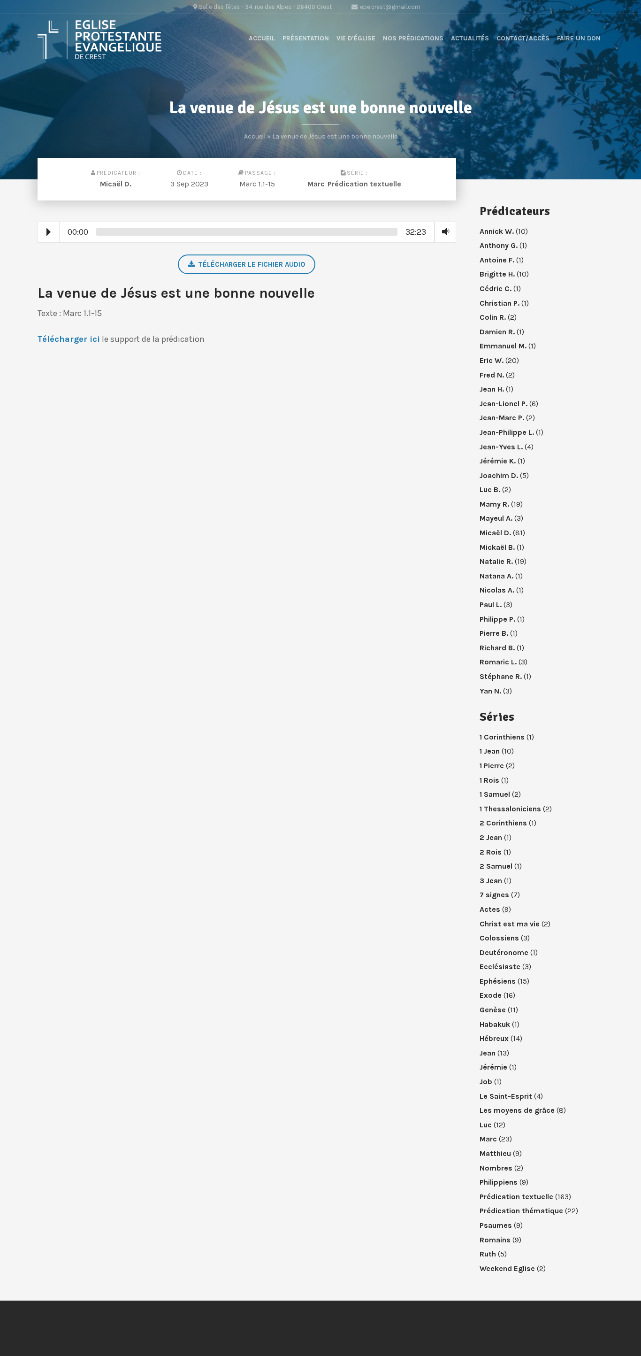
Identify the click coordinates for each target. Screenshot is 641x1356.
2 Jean (491, 837)
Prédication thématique (521, 1210)
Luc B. (490, 489)
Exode (491, 995)
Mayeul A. (496, 518)
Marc (316, 183)
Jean (488, 1052)
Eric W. (492, 360)
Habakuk (495, 1024)
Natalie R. (496, 561)
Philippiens (499, 1182)
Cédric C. (495, 288)
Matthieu (495, 1153)
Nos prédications (413, 38)
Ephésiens (498, 981)
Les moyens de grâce (517, 1110)
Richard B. (497, 647)
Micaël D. (115, 183)
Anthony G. (499, 245)
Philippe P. (497, 619)
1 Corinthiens (502, 736)
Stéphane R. (501, 676)
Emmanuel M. (503, 345)
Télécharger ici (69, 339)
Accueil (262, 38)
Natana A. (496, 575)
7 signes (494, 894)
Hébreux (494, 1038)
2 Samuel (496, 866)
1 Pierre (492, 765)
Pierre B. (494, 633)
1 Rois (489, 780)
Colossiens (499, 937)
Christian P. (499, 303)
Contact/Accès (522, 38)
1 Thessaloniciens (510, 808)
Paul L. (491, 604)
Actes (490, 909)
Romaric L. (498, 661)
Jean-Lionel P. (503, 403)
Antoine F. (497, 259)
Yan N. (490, 690)
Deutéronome (504, 952)
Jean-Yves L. (501, 446)
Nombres (496, 1167)
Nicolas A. (497, 590)
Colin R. (493, 317)
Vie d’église (355, 38)
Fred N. (492, 374)
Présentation (305, 38)
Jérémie (493, 1067)
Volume (443, 231)
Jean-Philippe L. (507, 432)
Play (48, 232)
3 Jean (491, 880)
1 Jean (490, 751)
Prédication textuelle (364, 183)
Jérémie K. (498, 460)
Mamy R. (494, 504)
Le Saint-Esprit (506, 1096)
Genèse (493, 1009)
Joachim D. (499, 475)
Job (486, 1081)
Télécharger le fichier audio (251, 264)
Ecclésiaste (500, 966)
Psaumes (496, 1225)
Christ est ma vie (510, 923)
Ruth (488, 1253)
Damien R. (497, 331)
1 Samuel (495, 794)
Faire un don (579, 38)
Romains (495, 1239)
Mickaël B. (497, 547)
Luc (486, 1124)
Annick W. (497, 231)
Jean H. (492, 389)
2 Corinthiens (503, 822)
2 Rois (491, 852)
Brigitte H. (497, 274)
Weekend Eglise (507, 1268)
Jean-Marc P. (502, 417)
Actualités (470, 38)
